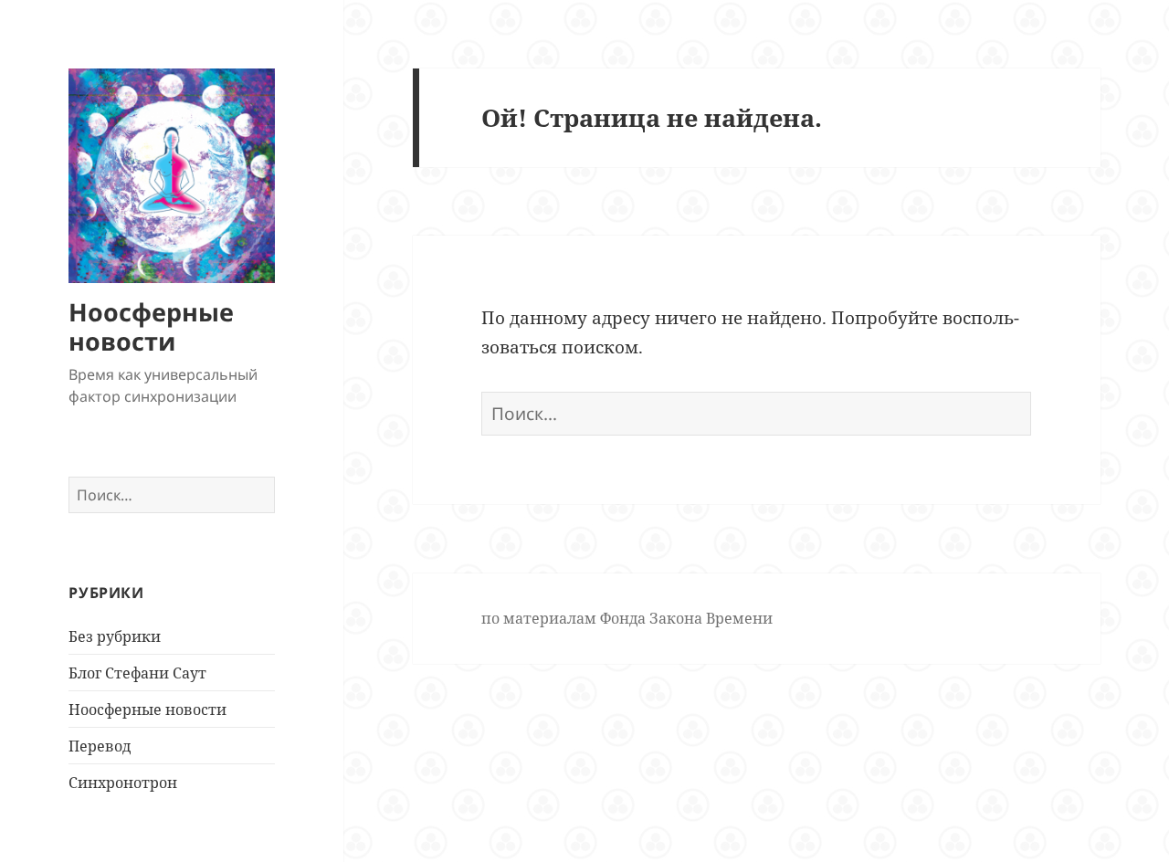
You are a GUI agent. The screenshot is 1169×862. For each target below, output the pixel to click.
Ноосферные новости (151, 326)
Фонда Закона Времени (686, 618)
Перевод (99, 746)
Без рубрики (114, 636)
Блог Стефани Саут (137, 673)
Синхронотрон (122, 783)
